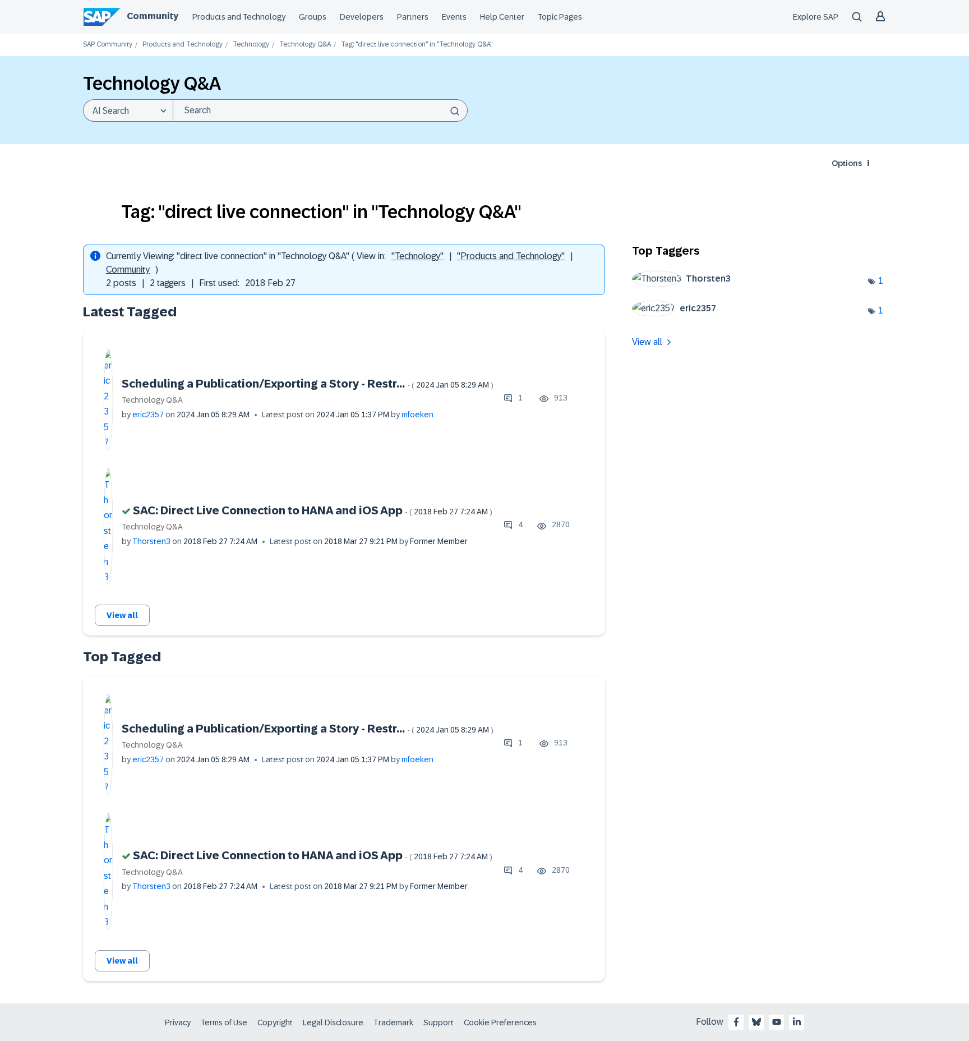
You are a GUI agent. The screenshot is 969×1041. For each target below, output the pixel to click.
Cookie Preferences (500, 1022)
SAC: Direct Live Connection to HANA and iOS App (312, 510)
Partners (412, 16)
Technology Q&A (305, 44)
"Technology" (417, 256)
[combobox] (320, 110)
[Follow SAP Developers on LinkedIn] (796, 1021)
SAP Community (107, 44)
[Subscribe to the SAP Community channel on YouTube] (776, 1021)
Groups (312, 16)
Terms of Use (224, 1022)
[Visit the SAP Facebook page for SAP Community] (736, 1021)
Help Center (502, 16)
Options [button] (847, 163)
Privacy (178, 1022)
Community (152, 16)
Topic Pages (560, 16)
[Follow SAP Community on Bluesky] (756, 1021)
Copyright (275, 1022)
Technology (251, 44)
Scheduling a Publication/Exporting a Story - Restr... (307, 383)
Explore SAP (815, 16)
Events (454, 16)
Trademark (393, 1022)
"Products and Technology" (511, 256)
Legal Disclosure (333, 1022)
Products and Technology (238, 16)
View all (122, 615)
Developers (362, 16)
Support (438, 1022)
